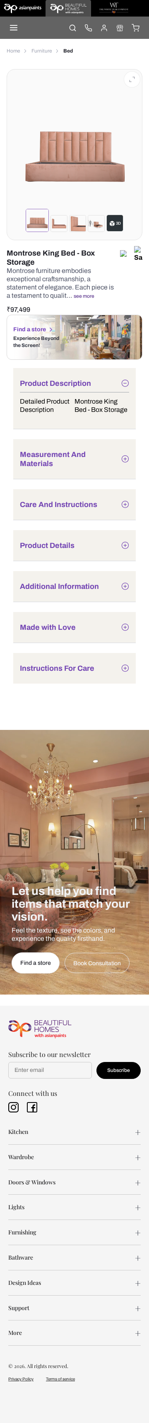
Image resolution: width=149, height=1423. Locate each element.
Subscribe (118, 1070)
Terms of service (60, 1379)
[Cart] (135, 28)
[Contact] (88, 28)
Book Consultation (97, 963)
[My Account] (104, 28)
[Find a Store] (119, 28)
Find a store (29, 329)
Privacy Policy (21, 1379)
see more (84, 296)
